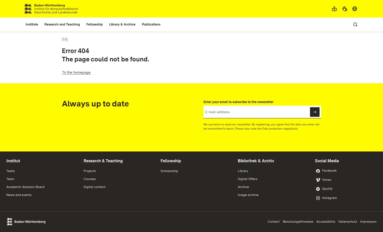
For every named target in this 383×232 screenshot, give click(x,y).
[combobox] (354, 8)
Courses (90, 179)
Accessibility (325, 221)
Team (10, 179)
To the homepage (76, 72)
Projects (90, 171)
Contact (274, 221)
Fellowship (171, 160)
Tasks (10, 171)
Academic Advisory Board (25, 187)
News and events (19, 195)
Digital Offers (247, 179)
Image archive (248, 195)
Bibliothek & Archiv (256, 160)
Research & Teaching (103, 160)
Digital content (95, 187)
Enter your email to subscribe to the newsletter (238, 102)
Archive (243, 187)
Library (243, 171)
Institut (13, 160)
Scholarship (169, 171)
